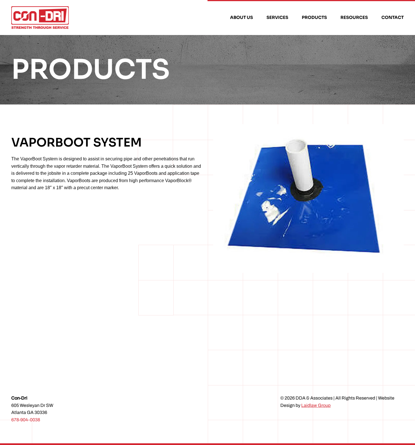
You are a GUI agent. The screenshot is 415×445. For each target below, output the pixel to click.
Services (277, 17)
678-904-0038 (25, 419)
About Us (241, 17)
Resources (354, 17)
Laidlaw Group (316, 405)
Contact (392, 17)
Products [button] (314, 17)
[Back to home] (41, 17)
